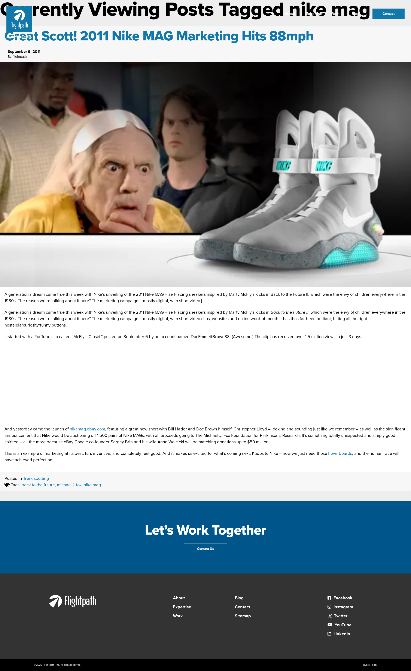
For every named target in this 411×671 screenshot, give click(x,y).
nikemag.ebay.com (87, 429)
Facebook (342, 598)
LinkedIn (341, 634)
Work (335, 13)
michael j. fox (69, 485)
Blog (355, 13)
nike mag (92, 485)
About (290, 13)
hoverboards (340, 453)
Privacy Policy (369, 664)
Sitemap (243, 616)
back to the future (38, 485)
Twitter (340, 616)
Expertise (314, 13)
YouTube (342, 625)
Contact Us (205, 549)
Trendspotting (36, 478)
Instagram (342, 607)
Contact (389, 14)
